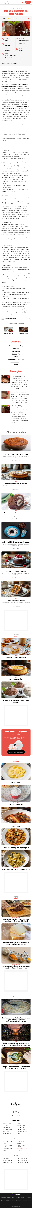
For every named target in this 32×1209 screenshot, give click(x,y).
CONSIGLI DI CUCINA (16, 917)
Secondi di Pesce (21, 1127)
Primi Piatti (5, 1125)
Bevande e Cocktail (22, 1131)
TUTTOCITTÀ (10, 1197)
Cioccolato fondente (14, 346)
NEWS (16, 1016)
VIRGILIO (8, 1196)
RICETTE (14, 8)
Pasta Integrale (6, 1131)
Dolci (16, 635)
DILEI (14, 1197)
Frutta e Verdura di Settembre (21, 1146)
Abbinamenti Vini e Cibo (8, 1160)
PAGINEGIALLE (13, 1196)
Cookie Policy (18, 1200)
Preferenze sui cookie (27, 1200)
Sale (15, 364)
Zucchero (14, 351)
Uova (15, 356)
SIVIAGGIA (18, 1197)
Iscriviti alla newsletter (16, 752)
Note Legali (8, 1200)
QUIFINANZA (23, 1197)
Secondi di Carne (21, 1129)
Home (11, 8)
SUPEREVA (16, 1198)
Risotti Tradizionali (7, 1133)
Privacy (13, 1200)
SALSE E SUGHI (16, 802)
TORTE (21, 8)
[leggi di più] (30, 319)
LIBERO (4, 1196)
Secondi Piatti (20, 1123)
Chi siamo (3, 1200)
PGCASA (27, 1196)
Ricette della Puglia (22, 1160)
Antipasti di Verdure (7, 1123)
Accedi (27, 2)
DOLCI (18, 8)
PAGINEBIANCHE (4, 1197)
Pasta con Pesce (7, 1127)
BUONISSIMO (28, 1197)
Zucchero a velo (15, 362)
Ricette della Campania (8, 1162)
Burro (14, 348)
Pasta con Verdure (7, 1129)
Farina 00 (14, 354)
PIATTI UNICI (16, 845)
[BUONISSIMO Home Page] (8, 2)
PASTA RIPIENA (16, 780)
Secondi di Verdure (21, 1125)
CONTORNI (16, 824)
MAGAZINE (16, 1064)
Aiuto (16, 1201)
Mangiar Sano (6, 1158)
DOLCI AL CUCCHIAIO (16, 698)
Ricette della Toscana (22, 1162)
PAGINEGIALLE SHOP (21, 1196)
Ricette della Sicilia (22, 1158)
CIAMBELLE (16, 539)
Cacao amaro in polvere (14, 359)
